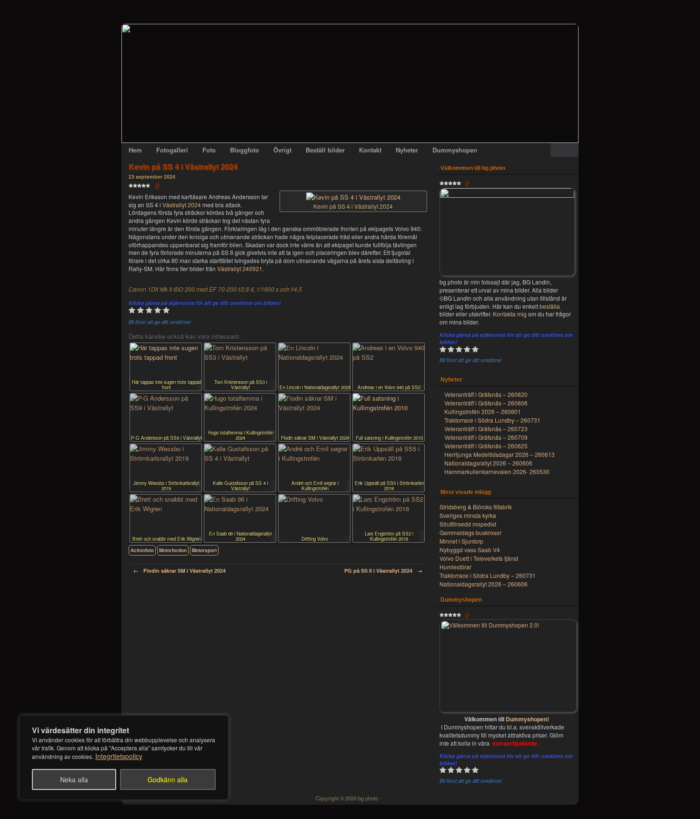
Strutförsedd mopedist (468, 524)
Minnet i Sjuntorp (461, 541)
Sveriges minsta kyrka (468, 515)
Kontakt (370, 149)
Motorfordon (173, 550)
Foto (209, 149)
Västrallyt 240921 (239, 268)
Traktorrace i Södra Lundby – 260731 (488, 575)
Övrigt (282, 149)
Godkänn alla (168, 779)
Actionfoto (142, 550)
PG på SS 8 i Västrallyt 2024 (383, 570)
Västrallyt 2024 (181, 205)
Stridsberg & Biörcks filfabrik (476, 507)
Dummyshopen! (527, 719)
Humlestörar (455, 567)
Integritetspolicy (118, 756)
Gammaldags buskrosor (470, 532)
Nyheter (407, 149)
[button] (564, 150)
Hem (135, 149)
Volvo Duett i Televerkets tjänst (479, 558)
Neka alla (74, 779)
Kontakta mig (510, 314)
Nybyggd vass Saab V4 (470, 550)
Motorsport (204, 550)
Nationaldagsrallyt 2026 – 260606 (484, 584)
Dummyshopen (454, 149)
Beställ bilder (325, 149)
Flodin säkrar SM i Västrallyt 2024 (179, 570)
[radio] (132, 311)
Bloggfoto (244, 149)
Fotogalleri (172, 149)
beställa (550, 306)
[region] (124, 757)
